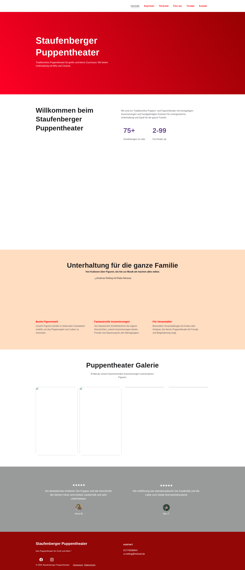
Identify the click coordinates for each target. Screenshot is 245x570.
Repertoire (149, 6)
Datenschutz (89, 565)
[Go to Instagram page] (52, 559)
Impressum (78, 565)
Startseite (135, 6)
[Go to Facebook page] (41, 559)
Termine (190, 6)
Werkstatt (163, 6)
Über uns (177, 6)
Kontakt (203, 6)
